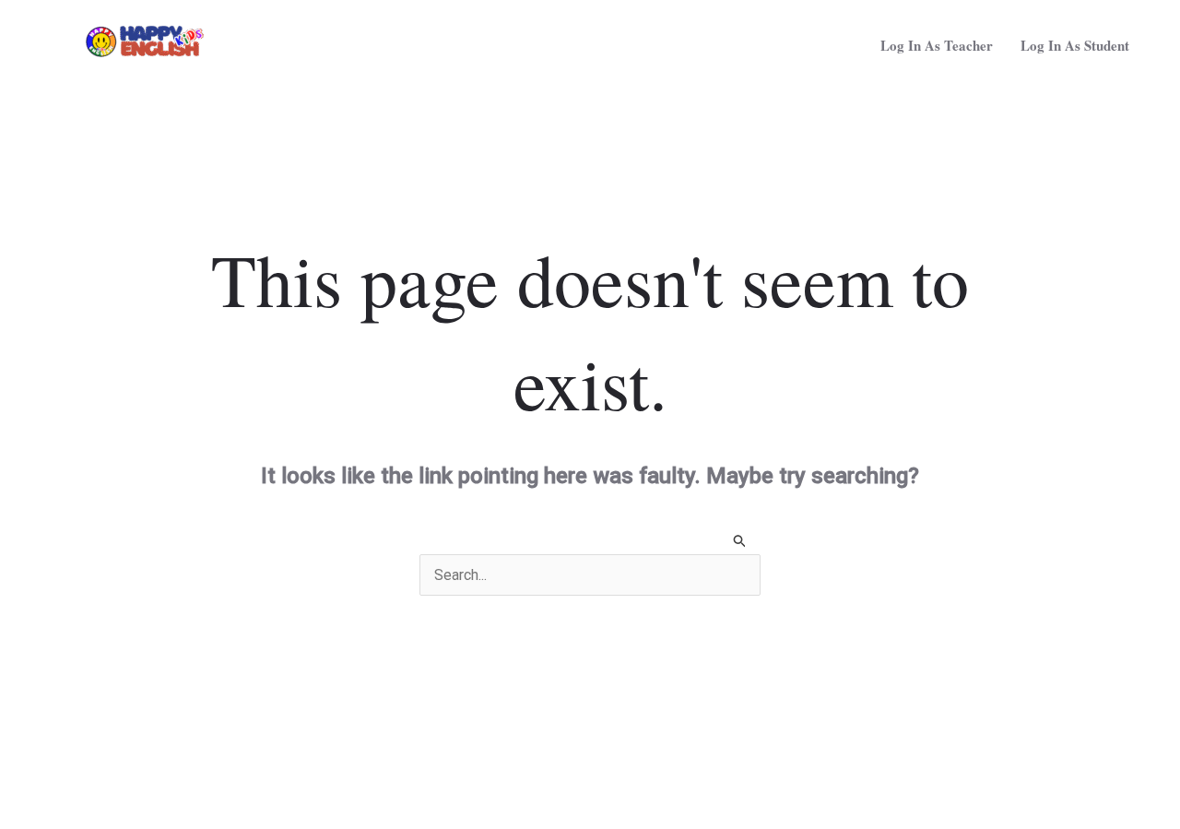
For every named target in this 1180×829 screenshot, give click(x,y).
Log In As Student (1075, 45)
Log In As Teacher (936, 45)
